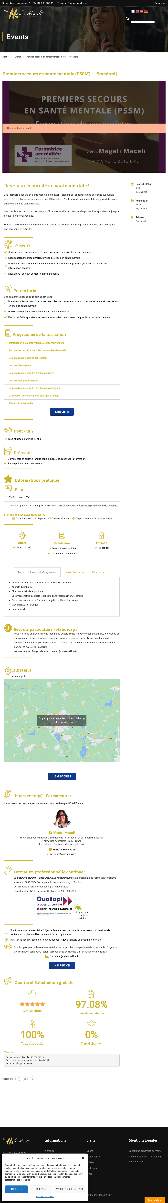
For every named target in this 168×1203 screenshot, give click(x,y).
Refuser (41, 1189)
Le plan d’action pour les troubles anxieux (31, 373)
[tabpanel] (62, 596)
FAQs (89, 1173)
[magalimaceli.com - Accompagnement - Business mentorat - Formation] (23, 14)
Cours (89, 1150)
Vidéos (90, 1162)
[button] (83, 1158)
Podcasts (91, 1168)
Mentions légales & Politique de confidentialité (145, 1159)
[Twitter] (25, 1079)
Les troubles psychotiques (23, 380)
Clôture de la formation (21, 403)
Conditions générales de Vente (145, 1150)
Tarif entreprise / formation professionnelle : (33, 505)
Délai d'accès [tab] (99, 572)
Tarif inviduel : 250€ (19, 497)
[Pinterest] (32, 1079)
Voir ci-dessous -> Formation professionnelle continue (87, 505)
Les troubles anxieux (20, 365)
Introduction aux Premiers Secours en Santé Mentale (37, 350)
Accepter (16, 1189)
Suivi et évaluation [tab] (74, 572)
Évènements (93, 1156)
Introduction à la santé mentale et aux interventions (36, 342)
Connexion (160, 3)
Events (18, 57)
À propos (49, 1150)
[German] (146, 11)
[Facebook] (17, 1079)
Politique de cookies (45, 1196)
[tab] (62, 343)
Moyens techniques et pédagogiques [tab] (37, 572)
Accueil (6, 57)
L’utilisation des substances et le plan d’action (34, 395)
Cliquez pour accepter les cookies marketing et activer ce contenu (62, 720)
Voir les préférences (69, 1189)
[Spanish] (142, 11)
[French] (133, 11)
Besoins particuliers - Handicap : (46, 629)
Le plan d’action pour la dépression (28, 357)
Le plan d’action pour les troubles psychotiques (34, 388)
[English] (137, 11)
